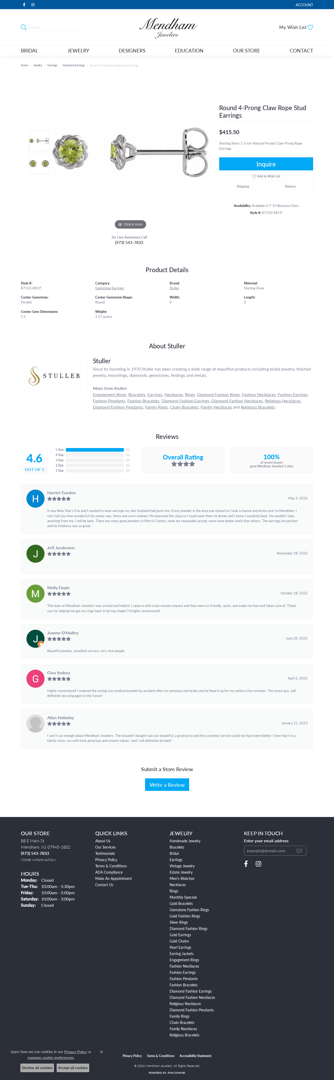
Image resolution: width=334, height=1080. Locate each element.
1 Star (60, 470)
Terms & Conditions (111, 865)
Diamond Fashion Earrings (185, 401)
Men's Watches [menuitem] (182, 878)
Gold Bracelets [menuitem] (181, 903)
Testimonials (105, 853)
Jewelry (78, 50)
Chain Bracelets (184, 407)
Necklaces (173, 394)
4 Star (60, 455)
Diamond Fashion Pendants (118, 407)
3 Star (60, 460)
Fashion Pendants (109, 401)
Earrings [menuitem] (176, 859)
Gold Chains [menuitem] (179, 941)
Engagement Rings (109, 394)
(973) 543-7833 (129, 242)
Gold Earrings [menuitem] (180, 934)
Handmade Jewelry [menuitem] (185, 840)
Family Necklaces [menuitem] (183, 1028)
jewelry (37, 65)
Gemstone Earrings (74, 65)
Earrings (52, 65)
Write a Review (167, 784)
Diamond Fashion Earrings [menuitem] (191, 991)
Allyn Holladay (60, 717)
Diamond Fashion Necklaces (237, 401)
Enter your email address (266, 841)
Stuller (174, 288)
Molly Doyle (58, 587)
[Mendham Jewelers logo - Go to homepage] (167, 27)
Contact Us (104, 884)
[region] (130, 152)
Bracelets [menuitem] (177, 847)
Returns (290, 186)
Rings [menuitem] (174, 890)
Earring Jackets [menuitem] (182, 953)
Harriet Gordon (61, 493)
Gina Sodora (58, 673)
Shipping (243, 186)
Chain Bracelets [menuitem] (182, 1022)
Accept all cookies (73, 1068)
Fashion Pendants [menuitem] (184, 978)
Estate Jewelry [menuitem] (181, 872)
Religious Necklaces (283, 401)
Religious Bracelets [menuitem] (184, 1034)
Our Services (105, 847)
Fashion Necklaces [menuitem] (184, 966)
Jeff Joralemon (61, 548)
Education (189, 50)
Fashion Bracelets (143, 401)
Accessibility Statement (195, 1056)
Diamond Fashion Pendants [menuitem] (192, 1009)
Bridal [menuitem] (174, 853)
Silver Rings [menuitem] (179, 922)
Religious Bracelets (258, 407)
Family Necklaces (216, 407)
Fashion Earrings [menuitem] (183, 972)
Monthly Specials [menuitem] (183, 897)
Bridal (29, 50)
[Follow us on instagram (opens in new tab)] (33, 5)
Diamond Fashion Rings (218, 394)
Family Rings (156, 407)
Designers (132, 50)
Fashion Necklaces (259, 394)
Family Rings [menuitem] (179, 1016)
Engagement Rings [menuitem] (184, 959)
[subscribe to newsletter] (299, 850)
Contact (301, 50)
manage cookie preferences (51, 1057)
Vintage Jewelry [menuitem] (182, 865)
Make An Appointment (113, 878)
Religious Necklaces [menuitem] (185, 1003)
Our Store (246, 50)
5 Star (60, 449)
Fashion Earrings (293, 394)
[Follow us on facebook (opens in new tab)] (24, 5)
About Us (102, 840)
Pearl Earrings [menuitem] (180, 947)
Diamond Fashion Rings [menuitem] (188, 928)
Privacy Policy (106, 859)
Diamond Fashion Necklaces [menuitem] (192, 997)
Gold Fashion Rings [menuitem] (185, 915)
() (127, 449)
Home (24, 65)
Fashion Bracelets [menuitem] (184, 984)
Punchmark (176, 1073)
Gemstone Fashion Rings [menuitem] (189, 909)
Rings (190, 394)
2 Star (60, 465)
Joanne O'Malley (62, 633)
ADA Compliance (109, 872)
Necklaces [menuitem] (178, 884)
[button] (304, 4)
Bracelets (136, 394)
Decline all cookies (37, 1068)
